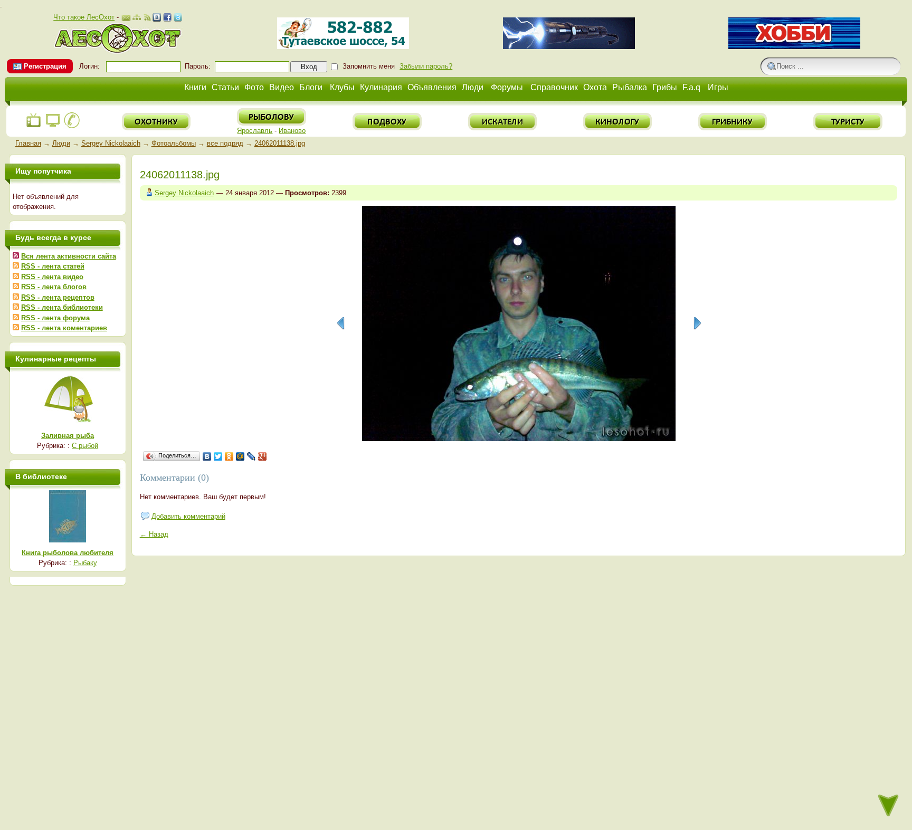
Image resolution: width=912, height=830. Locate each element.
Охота (595, 87)
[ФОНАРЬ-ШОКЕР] (569, 47)
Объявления (432, 87)
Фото (254, 87)
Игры (718, 87)
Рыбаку (85, 563)
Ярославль (254, 131)
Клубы (342, 87)
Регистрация (45, 66)
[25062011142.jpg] (340, 323)
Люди (472, 87)
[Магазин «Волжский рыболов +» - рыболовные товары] (343, 47)
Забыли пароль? (426, 66)
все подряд (225, 143)
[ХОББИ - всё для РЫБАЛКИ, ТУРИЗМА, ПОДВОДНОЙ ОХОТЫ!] (794, 47)
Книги (195, 87)
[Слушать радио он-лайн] (33, 126)
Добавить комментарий (188, 516)
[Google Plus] (262, 456)
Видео (281, 87)
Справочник (554, 87)
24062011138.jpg (279, 143)
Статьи (225, 87)
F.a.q (691, 87)
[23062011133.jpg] (697, 323)
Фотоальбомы (173, 143)
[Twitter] (218, 456)
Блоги (310, 87)
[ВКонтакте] (207, 456)
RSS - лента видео (52, 277)
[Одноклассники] (229, 456)
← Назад (154, 534)
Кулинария (381, 87)
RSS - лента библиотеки (62, 307)
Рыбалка (629, 87)
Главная (28, 143)
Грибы (664, 87)
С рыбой (85, 446)
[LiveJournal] (251, 456)
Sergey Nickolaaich (110, 143)
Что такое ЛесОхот (84, 17)
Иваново (292, 131)
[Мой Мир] (240, 456)
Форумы (507, 87)
